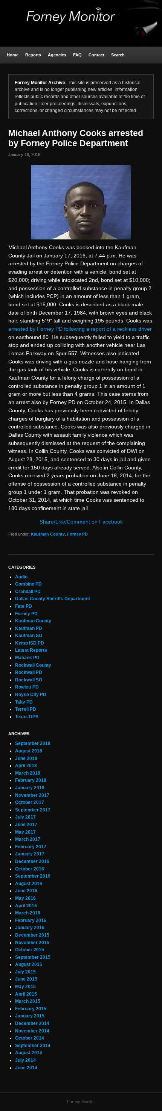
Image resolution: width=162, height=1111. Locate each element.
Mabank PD (27, 657)
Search (118, 55)
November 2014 (32, 1031)
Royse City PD (30, 694)
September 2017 (32, 810)
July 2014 (25, 1060)
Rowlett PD (27, 687)
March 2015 (27, 1001)
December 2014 (32, 1023)
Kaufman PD (28, 628)
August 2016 (28, 883)
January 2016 (29, 927)
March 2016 (27, 913)
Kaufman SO (28, 635)
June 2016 (26, 890)
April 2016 (26, 905)
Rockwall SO (28, 680)
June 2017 (26, 824)
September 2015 (32, 957)
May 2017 (25, 832)
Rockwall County (33, 665)
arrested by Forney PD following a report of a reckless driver (80, 329)
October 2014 (29, 1038)
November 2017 (32, 795)
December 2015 (32, 935)
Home (12, 55)
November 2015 (32, 942)
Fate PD (23, 606)
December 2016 (32, 861)
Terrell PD (25, 709)
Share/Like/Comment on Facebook (81, 522)
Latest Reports (31, 650)
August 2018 (28, 751)
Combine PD (28, 584)
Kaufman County (48, 534)
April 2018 (26, 765)
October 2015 (29, 949)
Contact (96, 55)
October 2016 (29, 869)
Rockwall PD (28, 672)
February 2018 (30, 780)
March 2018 (27, 773)
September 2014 (32, 1045)
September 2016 (32, 876)
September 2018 (32, 743)
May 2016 (25, 898)
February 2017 (30, 846)
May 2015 (25, 986)
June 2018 (26, 758)
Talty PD (24, 702)
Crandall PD (28, 591)
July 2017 (25, 817)
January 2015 (29, 1016)
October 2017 (29, 802)
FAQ (77, 55)
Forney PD (77, 534)
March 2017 (27, 839)
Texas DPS (26, 716)
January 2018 (29, 787)
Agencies (57, 55)
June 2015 (26, 979)
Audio (21, 577)
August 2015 (28, 964)
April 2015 (26, 994)
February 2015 (30, 1008)
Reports (33, 55)
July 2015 (25, 972)
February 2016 (30, 920)
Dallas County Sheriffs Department (52, 598)
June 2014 (26, 1067)
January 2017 (29, 854)
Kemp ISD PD (29, 643)
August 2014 (28, 1052)
